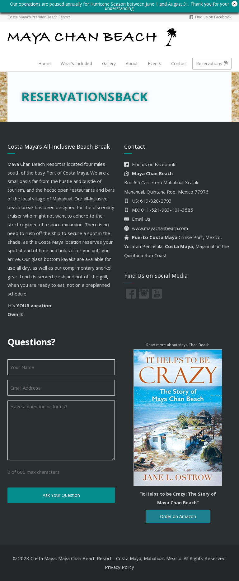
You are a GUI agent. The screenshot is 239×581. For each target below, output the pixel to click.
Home (44, 63)
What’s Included (76, 63)
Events (154, 63)
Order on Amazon (178, 516)
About (132, 63)
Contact (179, 63)
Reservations (209, 63)
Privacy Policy (119, 567)
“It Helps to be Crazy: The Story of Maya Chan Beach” (178, 498)
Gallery (109, 63)
